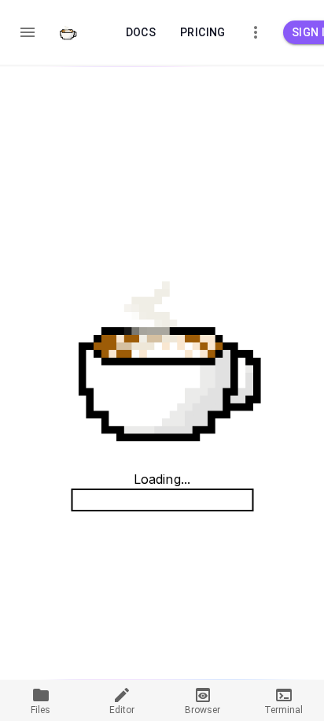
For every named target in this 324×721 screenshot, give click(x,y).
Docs (141, 32)
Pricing (203, 32)
